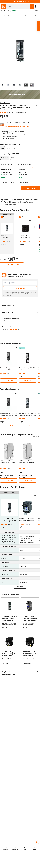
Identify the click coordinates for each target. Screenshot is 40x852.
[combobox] (18, 6)
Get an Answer (20, 288)
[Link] (26, 234)
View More (20, 586)
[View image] (2, 85)
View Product (6, 628)
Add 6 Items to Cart (12, 264)
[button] (20, 305)
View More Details (8, 138)
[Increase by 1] (17, 188)
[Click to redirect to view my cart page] (36, 6)
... (1, 16)
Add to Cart (31, 188)
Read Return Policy (10, 204)
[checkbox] (20, 217)
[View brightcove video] (26, 85)
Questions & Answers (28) (21, 112)
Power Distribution (10, 16)
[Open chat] (38, 26)
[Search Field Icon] (32, 6)
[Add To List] (32, 105)
